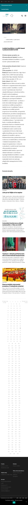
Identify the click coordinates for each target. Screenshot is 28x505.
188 (19, 392)
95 (17, 341)
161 (9, 378)
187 (16, 392)
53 (11, 323)
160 (19, 376)
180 (19, 387)
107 (16, 348)
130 (12, 361)
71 (20, 330)
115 (15, 352)
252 (19, 427)
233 (9, 418)
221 (8, 411)
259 (16, 431)
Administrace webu (5, 498)
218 (12, 409)
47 (8, 321)
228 (19, 414)
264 (19, 434)
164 (19, 378)
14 (14, 306)
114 (12, 352)
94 (14, 341)
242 (12, 422)
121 (9, 356)
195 (16, 396)
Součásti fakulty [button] (5, 9)
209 (9, 405)
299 (18, 453)
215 (16, 407)
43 (10, 319)
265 (8, 436)
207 (16, 403)
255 (16, 429)
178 (12, 387)
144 (19, 367)
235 (16, 418)
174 (12, 385)
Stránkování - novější (5, 302)
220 (19, 409)
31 (20, 312)
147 (16, 370)
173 (9, 385)
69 (14, 330)
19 (14, 308)
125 (9, 359)
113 (9, 352)
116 (19, 352)
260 (19, 431)
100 (19, 343)
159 (15, 376)
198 (12, 398)
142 (12, 367)
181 (9, 389)
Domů (5, 37)
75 (17, 332)
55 (17, 323)
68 (11, 330)
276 (19, 440)
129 (9, 361)
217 (9, 409)
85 (17, 337)
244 (19, 422)
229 (9, 416)
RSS (11, 498)
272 (19, 438)
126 (12, 359)
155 (16, 374)
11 (19, 304)
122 (12, 356)
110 (12, 350)
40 (17, 317)
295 (16, 451)
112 (19, 350)
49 (14, 321)
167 (16, 381)
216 (19, 407)
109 (9, 350)
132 (19, 361)
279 (16, 442)
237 (8, 420)
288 (19, 447)
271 (16, 438)
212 (19, 405)
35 (17, 315)
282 (12, 445)
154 (12, 374)
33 (11, 315)
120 (19, 354)
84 (14, 337)
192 (19, 394)
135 (16, 363)
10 (16, 304)
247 (16, 425)
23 (11, 310)
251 (16, 427)
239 (16, 420)
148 (19, 370)
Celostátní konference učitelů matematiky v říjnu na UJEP (12, 224)
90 (17, 339)
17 (8, 308)
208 (19, 403)
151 (16, 372)
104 (19, 345)
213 (9, 407)
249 (9, 427)
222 (12, 411)
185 (9, 392)
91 (20, 339)
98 (12, 343)
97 (9, 343)
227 (16, 414)
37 (8, 317)
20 (17, 308)
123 (15, 356)
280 (19, 442)
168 (19, 381)
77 (8, 334)
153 (9, 374)
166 (12, 381)
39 (14, 317)
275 (16, 440)
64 (14, 328)
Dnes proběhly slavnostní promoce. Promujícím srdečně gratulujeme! (12, 286)
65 (17, 328)
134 (12, 363)
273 (9, 440)
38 (11, 317)
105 (9, 348)
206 (12, 403)
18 (11, 308)
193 (9, 396)
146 (12, 370)
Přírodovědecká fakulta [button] (6, 5)
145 (9, 370)
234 (12, 418)
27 (8, 312)
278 (12, 442)
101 (9, 345)
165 (9, 381)
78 (11, 334)
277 (9, 442)
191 (16, 394)
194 (12, 396)
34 (14, 315)
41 (20, 317)
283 (16, 445)
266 (12, 436)
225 (9, 414)
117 (9, 354)
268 (19, 436)
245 (8, 425)
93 (10, 341)
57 (8, 326)
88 (11, 339)
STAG (5, 2)
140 (19, 365)
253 (9, 429)
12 (8, 306)
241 (8, 422)
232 (19, 416)
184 (19, 389)
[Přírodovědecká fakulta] (5, 15)
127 (16, 359)
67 (8, 330)
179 (16, 387)
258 (12, 431)
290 (12, 449)
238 (12, 420)
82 (8, 337)
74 (14, 332)
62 (7, 328)
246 (12, 425)
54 (14, 323)
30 (17, 312)
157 (9, 376)
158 (12, 376)
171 (16, 383)
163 (15, 378)
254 (12, 429)
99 (15, 343)
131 (16, 361)
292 (19, 449)
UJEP (12, 2)
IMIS (9, 2)
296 (19, 451)
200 (19, 398)
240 (19, 420)
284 (19, 445)
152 (19, 372)
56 (20, 323)
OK (14, 502)
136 (19, 363)
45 (17, 319)
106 (12, 348)
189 (9, 394)
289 (9, 449)
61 (20, 326)
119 (15, 354)
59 (14, 326)
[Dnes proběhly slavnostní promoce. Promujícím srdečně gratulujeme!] (14, 275)
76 (20, 332)
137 (9, 365)
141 (9, 367)
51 (20, 321)
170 (12, 383)
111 (15, 350)
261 (8, 434)
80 (17, 334)
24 (14, 310)
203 (16, 400)
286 (12, 447)
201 (8, 400)
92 (7, 341)
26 (20, 310)
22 (8, 310)
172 (19, 383)
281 (8, 445)
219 (15, 409)
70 (17, 330)
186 (12, 392)
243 (16, 422)
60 (17, 326)
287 (16, 447)
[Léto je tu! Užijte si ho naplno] (14, 183)
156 (19, 374)
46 (20, 319)
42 (7, 319)
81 (20, 334)
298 (14, 453)
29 (14, 312)
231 (16, 416)
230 (12, 416)
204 (19, 400)
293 (8, 451)
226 (12, 414)
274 (12, 440)
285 (9, 447)
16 (19, 306)
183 (15, 389)
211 (16, 405)
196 (19, 396)
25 (17, 310)
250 (12, 427)
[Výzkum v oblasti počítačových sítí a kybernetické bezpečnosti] (14, 244)
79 (14, 334)
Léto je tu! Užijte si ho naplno (12, 192)
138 (12, 365)
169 (9, 383)
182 (12, 389)
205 (8, 403)
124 (19, 356)
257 (8, 431)
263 (16, 434)
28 (11, 312)
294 (12, 451)
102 (12, 345)
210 (12, 405)
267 (16, 436)
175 (16, 385)
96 (20, 341)
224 (19, 411)
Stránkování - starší (24, 302)
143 (15, 367)
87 (8, 339)
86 (20, 337)
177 (9, 387)
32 (8, 315)
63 (10, 328)
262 (12, 434)
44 (14, 319)
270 (12, 438)
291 (16, 449)
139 (15, 365)
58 (11, 326)
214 (12, 407)
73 (11, 332)
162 (12, 378)
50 (17, 321)
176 (19, 385)
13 (11, 306)
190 (12, 394)
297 (10, 453)
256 (19, 429)
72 (8, 332)
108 (19, 348)
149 (9, 372)
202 (12, 400)
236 (19, 418)
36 (20, 315)
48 (11, 321)
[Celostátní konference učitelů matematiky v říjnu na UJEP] (14, 213)
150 (12, 372)
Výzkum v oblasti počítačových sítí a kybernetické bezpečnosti (13, 254)
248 (19, 425)
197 (9, 398)
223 (16, 411)
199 (16, 398)
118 (12, 354)
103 (15, 345)
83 (11, 337)
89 (14, 339)
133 (9, 363)
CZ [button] (1, 2)
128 (19, 359)
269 (9, 438)
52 (8, 323)
